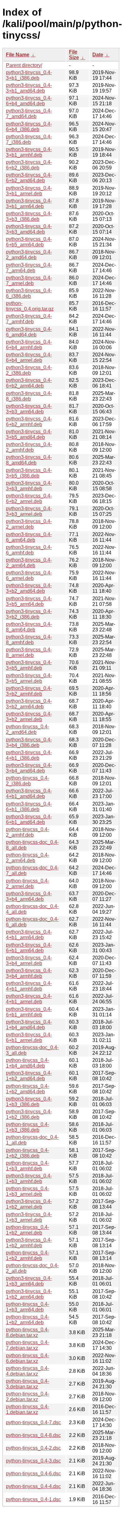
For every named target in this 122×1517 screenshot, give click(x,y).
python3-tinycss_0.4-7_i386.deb (29, 139)
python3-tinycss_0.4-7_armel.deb (29, 280)
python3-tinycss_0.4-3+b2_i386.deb (29, 614)
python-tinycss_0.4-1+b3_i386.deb (27, 1127)
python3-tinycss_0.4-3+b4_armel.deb (29, 960)
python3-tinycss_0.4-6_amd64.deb (29, 331)
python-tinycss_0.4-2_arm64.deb (27, 857)
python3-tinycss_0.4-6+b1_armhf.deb (29, 1011)
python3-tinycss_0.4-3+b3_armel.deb (29, 511)
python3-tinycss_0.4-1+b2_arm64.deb (29, 1294)
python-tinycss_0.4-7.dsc (33, 1422)
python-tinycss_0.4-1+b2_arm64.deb (27, 1319)
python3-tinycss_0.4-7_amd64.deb (29, 113)
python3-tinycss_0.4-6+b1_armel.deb (29, 1037)
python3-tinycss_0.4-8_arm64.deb (29, 626)
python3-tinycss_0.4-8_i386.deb (29, 396)
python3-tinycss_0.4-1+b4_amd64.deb (29, 1024)
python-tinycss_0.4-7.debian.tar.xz (27, 1345)
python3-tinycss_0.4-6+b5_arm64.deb (29, 241)
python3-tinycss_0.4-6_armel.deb (29, 575)
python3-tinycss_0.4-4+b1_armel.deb (29, 998)
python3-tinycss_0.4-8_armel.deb (29, 652)
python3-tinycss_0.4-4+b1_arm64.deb (29, 934)
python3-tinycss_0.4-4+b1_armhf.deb (29, 986)
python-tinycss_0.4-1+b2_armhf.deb (27, 1255)
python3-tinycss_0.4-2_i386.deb (29, 370)
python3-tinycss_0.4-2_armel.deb (29, 524)
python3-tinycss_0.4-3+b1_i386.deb (29, 75)
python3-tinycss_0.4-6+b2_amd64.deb (29, 177)
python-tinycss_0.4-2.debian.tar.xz (27, 1396)
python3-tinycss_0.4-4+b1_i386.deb (29, 755)
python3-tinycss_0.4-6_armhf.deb (29, 550)
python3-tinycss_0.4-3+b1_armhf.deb (29, 152)
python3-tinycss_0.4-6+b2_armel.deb (29, 498)
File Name (17, 54)
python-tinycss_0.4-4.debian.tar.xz (27, 1371)
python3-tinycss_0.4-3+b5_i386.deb (29, 473)
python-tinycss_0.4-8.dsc (33, 1435)
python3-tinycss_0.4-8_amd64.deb (29, 459)
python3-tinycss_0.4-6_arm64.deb (29, 537)
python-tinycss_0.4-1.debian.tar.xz (27, 1409)
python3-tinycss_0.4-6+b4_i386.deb (29, 126)
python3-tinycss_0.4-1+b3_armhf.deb (29, 1178)
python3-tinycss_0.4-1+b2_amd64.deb (29, 1075)
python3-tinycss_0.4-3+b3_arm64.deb (29, 408)
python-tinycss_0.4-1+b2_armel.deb (27, 1230)
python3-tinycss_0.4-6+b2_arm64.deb (29, 383)
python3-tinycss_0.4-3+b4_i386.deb (29, 742)
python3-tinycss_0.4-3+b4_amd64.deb (29, 768)
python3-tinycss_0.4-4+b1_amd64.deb (29, 793)
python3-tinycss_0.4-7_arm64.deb (29, 267)
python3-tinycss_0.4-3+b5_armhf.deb (29, 665)
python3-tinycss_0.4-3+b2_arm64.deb (29, 703)
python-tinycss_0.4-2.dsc (33, 1448)
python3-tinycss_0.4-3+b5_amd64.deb (29, 434)
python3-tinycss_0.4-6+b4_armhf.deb (29, 344)
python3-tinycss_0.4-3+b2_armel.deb (29, 716)
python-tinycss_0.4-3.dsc (33, 1460)
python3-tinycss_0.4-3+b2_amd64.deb (29, 588)
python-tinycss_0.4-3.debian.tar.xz (27, 1383)
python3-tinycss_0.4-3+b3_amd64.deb (29, 229)
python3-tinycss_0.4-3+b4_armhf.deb (29, 973)
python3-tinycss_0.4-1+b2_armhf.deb (29, 1242)
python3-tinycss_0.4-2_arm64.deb (29, 562)
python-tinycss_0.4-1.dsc (33, 1499)
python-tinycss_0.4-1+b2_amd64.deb (27, 1088)
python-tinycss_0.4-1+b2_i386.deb (27, 1153)
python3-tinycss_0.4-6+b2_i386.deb (29, 164)
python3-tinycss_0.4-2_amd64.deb (29, 254)
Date (97, 54)
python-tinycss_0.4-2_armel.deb (27, 883)
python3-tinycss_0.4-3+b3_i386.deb (29, 216)
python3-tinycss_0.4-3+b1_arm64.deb (29, 203)
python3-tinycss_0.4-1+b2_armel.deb (29, 1204)
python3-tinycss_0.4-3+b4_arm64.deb (29, 896)
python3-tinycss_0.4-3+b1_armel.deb (29, 190)
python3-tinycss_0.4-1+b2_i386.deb (29, 1114)
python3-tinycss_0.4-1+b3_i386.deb (29, 1101)
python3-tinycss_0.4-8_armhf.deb (29, 639)
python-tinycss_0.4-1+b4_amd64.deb (27, 1063)
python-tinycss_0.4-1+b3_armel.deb (27, 1191)
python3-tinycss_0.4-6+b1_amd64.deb (29, 819)
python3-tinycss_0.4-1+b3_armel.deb (29, 1217)
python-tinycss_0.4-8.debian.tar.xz (27, 1332)
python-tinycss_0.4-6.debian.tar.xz (27, 1358)
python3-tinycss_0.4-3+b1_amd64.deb (29, 88)
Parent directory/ (24, 65)
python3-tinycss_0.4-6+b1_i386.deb (29, 806)
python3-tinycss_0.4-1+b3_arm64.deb (29, 1281)
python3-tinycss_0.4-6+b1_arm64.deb (29, 947)
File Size (74, 54)
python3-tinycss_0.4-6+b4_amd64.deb (29, 100)
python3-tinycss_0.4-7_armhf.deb (29, 318)
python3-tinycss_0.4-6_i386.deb (29, 293)
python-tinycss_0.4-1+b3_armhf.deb (27, 1165)
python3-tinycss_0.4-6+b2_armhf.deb (29, 421)
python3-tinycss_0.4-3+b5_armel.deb (29, 678)
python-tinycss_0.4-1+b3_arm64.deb (27, 1306)
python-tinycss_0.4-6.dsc (33, 1473)
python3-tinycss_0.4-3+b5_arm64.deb (29, 601)
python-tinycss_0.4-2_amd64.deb (27, 729)
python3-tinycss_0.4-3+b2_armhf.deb (29, 691)
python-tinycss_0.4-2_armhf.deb (27, 832)
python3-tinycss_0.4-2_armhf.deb (29, 447)
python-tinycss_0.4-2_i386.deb (27, 780)
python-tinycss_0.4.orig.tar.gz (30, 306)
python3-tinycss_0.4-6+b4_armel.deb (29, 357)
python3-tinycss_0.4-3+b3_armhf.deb (29, 485)
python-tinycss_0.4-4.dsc (33, 1486)
